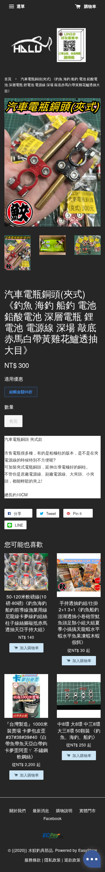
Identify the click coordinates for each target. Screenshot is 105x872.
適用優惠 (13, 378)
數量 (9, 406)
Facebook (52, 818)
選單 (20, 6)
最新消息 (41, 810)
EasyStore (87, 850)
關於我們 (17, 810)
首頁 (7, 78)
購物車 (89, 6)
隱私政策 (52, 860)
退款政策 (72, 860)
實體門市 (87, 810)
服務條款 (32, 860)
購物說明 (64, 810)
